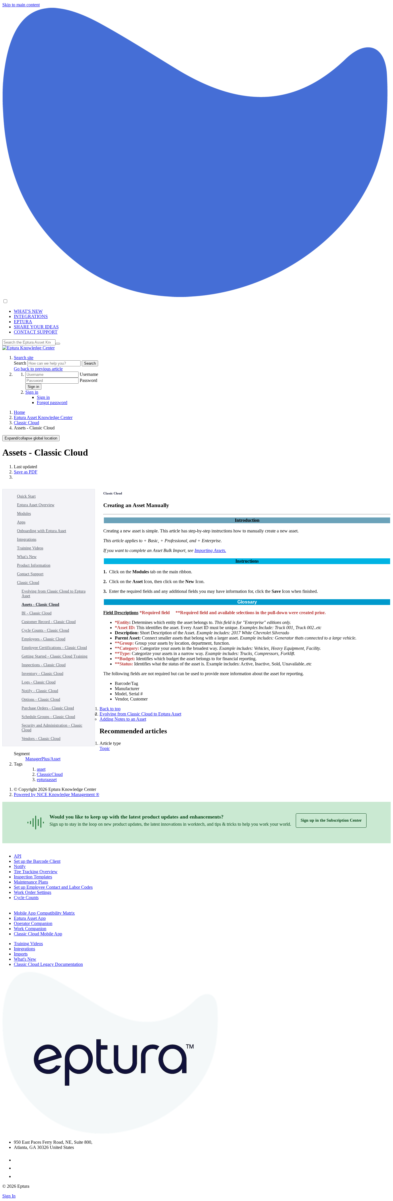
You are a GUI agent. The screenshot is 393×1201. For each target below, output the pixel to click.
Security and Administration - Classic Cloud (52, 727)
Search (20, 363)
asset (41, 769)
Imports (21, 953)
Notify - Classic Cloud (40, 691)
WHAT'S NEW (28, 311)
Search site (23, 357)
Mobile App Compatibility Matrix (44, 913)
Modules (24, 513)
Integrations (26, 539)
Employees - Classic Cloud (43, 639)
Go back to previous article (38, 368)
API (17, 856)
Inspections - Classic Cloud (44, 665)
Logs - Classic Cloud (39, 682)
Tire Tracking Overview (36, 871)
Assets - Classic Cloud (40, 604)
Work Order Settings (32, 892)
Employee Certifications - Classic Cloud (54, 648)
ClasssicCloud (50, 774)
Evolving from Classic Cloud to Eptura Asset (53, 593)
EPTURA (23, 321)
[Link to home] (28, 347)
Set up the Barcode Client (37, 861)
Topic (105, 748)
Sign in (33, 387)
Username (89, 374)
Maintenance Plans (31, 882)
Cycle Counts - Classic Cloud (45, 630)
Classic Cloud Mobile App (38, 933)
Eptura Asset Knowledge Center (43, 417)
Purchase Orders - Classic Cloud (48, 708)
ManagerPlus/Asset (42, 758)
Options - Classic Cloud (41, 699)
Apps (21, 522)
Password (88, 380)
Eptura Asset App (30, 918)
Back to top (110, 708)
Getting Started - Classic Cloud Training (54, 656)
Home (19, 412)
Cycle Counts (26, 897)
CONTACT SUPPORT (36, 332)
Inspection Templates (33, 876)
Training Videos (30, 548)
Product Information (33, 565)
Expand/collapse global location (31, 438)
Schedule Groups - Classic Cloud (48, 717)
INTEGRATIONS (31, 316)
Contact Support (30, 574)
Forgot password (52, 402)
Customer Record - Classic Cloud (49, 622)
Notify (20, 866)
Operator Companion (33, 923)
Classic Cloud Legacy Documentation (48, 964)
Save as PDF (25, 471)
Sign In (9, 1196)
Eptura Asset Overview (35, 505)
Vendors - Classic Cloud (41, 738)
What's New (27, 557)
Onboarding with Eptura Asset (41, 531)
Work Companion (30, 928)
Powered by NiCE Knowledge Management (56, 794)
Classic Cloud (26, 422)
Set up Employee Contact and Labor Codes (53, 887)
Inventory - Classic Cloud (42, 673)
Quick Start (26, 496)
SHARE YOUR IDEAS (36, 326)
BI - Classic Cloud (36, 613)
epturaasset (47, 779)
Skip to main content (21, 4)
